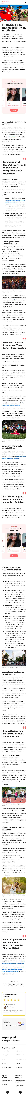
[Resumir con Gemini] (14, 984)
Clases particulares (21, 1054)
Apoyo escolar (5, 1051)
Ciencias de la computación (5, 1055)
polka (14, 300)
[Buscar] (25, 2)
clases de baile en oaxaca (15, 969)
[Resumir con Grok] (18, 984)
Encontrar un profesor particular (20, 1081)
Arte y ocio (19, 1051)
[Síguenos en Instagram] (20, 1092)
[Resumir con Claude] (10, 984)
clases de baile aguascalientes (10, 971)
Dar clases (4, 1084)
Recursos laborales (6, 1067)
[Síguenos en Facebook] (7, 1092)
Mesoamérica (12, 137)
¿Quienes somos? (19, 1085)
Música (18, 1063)
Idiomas (4, 1063)
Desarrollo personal (21, 1059)
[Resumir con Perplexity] (22, 984)
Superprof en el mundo (7, 1080)
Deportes (4, 1059)
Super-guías (19, 1067)
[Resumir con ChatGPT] (5, 984)
